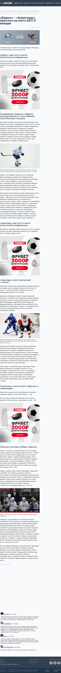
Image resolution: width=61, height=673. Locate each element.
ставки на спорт (47, 670)
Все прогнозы (3, 11)
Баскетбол (41, 3)
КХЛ (4, 564)
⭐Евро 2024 (19, 3)
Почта (2, 662)
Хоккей (33, 3)
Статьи (58, 3)
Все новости (33, 662)
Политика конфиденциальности (9, 664)
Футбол (26, 3)
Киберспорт (50, 3)
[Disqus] (20, 589)
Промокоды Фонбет (57, 670)
